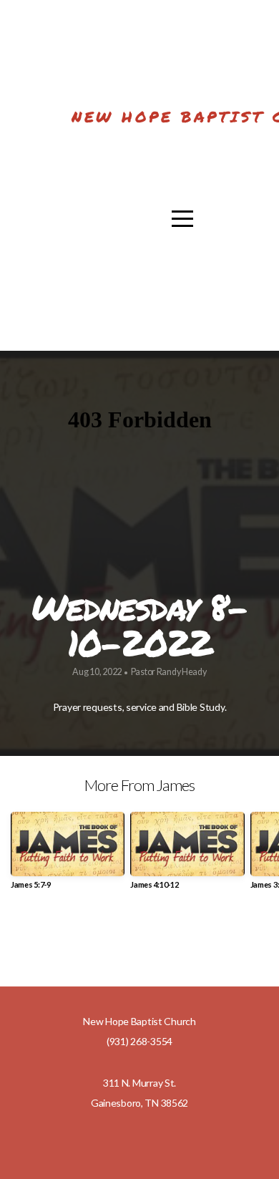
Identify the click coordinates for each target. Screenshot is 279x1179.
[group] (67, 856)
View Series (139, 940)
